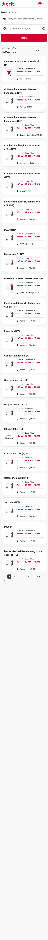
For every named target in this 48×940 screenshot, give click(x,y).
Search (24, 38)
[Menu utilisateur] (41, 3)
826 (38, 576)
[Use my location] (43, 28)
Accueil (4, 12)
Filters (37, 50)
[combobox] (23, 29)
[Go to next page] (4, 581)
